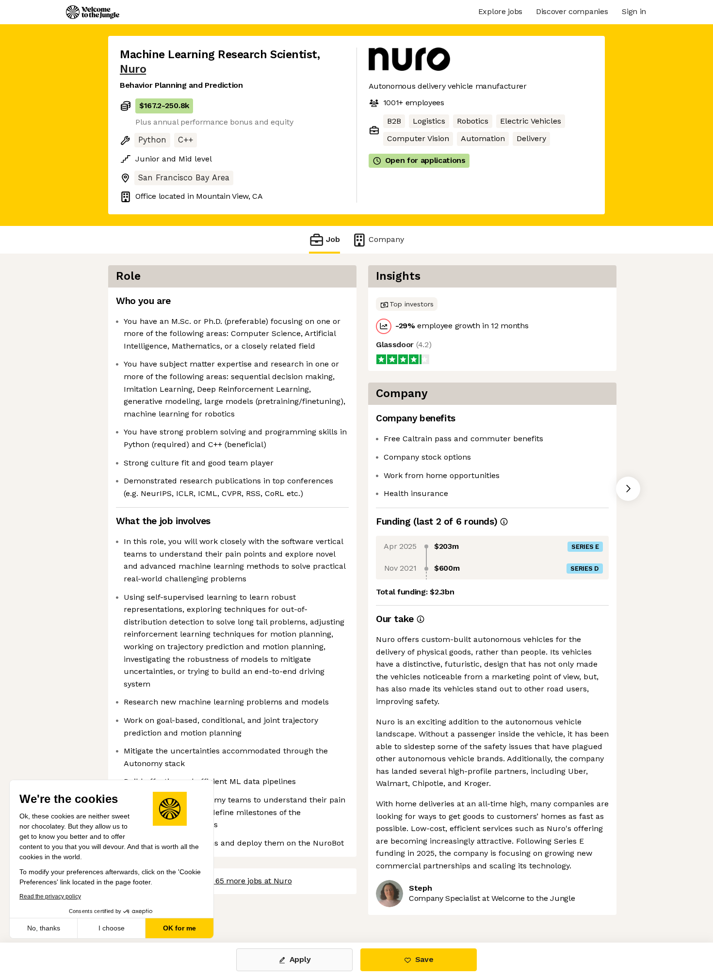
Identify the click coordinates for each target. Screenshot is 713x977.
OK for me (179, 928)
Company (386, 239)
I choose (111, 928)
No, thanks (43, 928)
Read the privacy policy (50, 896)
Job (333, 239)
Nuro (133, 69)
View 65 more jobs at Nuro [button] (244, 880)
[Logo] (92, 12)
